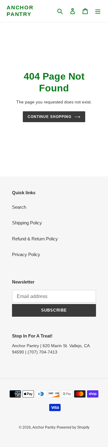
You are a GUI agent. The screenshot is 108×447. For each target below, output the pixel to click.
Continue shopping (49, 117)
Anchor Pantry (20, 11)
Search (19, 207)
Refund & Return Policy (35, 238)
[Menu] (98, 11)
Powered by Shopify (73, 427)
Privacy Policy (26, 254)
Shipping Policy (27, 222)
